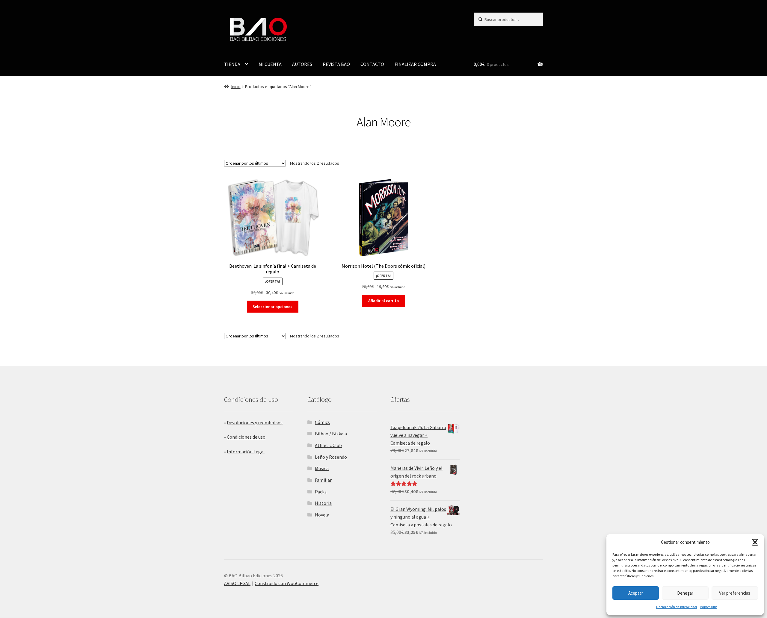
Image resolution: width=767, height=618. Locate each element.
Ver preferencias (734, 593)
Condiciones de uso (246, 437)
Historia (323, 503)
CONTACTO (372, 64)
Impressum (708, 607)
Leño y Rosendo (331, 457)
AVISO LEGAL (237, 583)
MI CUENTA (270, 64)
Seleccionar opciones (272, 306)
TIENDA (232, 64)
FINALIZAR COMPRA (415, 64)
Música (322, 468)
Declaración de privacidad (676, 607)
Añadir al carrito (383, 300)
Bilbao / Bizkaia (331, 434)
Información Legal (246, 452)
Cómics (322, 422)
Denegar (685, 593)
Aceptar (635, 593)
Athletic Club (328, 445)
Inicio (236, 86)
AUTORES (302, 64)
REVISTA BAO (336, 64)
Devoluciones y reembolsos (255, 422)
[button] (755, 542)
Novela (322, 515)
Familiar (323, 480)
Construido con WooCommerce (286, 583)
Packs (321, 492)
